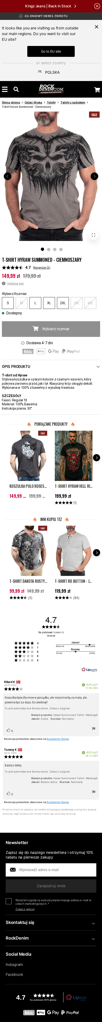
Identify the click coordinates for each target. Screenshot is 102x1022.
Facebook (14, 974)
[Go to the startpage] (51, 89)
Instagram (14, 964)
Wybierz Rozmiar (14, 294)
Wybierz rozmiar (56, 329)
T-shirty (51, 102)
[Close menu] (96, 26)
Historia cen (15, 283)
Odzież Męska (33, 102)
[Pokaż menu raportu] (94, 729)
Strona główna (11, 102)
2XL (63, 303)
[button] (51, 176)
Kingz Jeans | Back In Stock (48, 6)
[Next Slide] (94, 176)
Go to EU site (51, 51)
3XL (76, 303)
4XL (90, 303)
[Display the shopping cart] (97, 90)
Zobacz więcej (24, 909)
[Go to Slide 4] (61, 249)
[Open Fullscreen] (93, 235)
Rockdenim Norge (57, 739)
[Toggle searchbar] (16, 89)
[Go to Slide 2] (48, 249)
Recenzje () (41, 267)
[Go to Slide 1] (42, 249)
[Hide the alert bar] (97, 6)
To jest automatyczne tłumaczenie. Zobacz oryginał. (37, 708)
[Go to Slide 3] (54, 249)
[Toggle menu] (5, 89)
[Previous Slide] (7, 176)
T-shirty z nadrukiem (72, 102)
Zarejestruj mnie (51, 885)
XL (49, 303)
